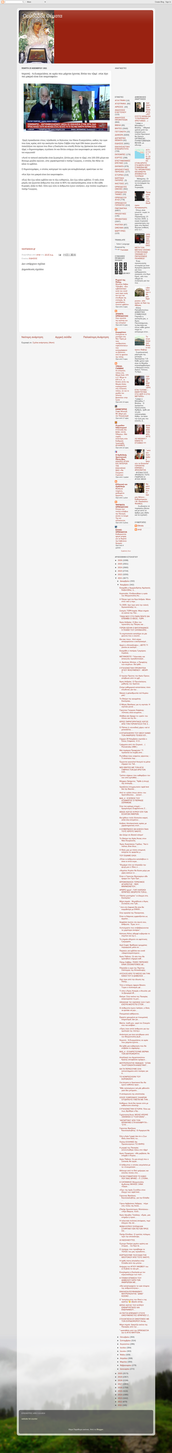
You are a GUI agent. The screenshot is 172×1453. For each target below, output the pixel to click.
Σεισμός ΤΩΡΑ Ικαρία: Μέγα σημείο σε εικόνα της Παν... (134, 612)
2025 (120, 564)
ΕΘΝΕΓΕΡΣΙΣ (121, 409)
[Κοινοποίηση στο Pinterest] (74, 254)
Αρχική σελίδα (63, 337)
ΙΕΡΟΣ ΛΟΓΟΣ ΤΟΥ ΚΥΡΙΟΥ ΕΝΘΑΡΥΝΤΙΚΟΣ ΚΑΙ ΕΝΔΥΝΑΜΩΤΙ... (131, 1307)
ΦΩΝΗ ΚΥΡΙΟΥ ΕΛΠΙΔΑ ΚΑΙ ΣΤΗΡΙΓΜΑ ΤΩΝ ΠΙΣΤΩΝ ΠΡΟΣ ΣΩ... (133, 1228)
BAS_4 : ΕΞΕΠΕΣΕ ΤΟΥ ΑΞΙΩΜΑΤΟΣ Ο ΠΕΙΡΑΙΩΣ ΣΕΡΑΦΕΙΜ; (131, 800)
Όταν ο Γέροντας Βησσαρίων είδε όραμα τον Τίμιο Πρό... (133, 877)
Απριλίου (124, 1358)
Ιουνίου (123, 1351)
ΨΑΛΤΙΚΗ (119, 225)
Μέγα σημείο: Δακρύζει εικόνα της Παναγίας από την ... (133, 1326)
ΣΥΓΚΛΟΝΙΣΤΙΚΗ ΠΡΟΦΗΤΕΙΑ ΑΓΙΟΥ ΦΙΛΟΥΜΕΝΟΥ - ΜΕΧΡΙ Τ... (133, 670)
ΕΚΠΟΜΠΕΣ (120, 154)
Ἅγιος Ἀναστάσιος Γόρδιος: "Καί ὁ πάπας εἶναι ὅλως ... (133, 845)
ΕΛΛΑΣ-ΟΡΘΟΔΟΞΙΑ (121, 531)
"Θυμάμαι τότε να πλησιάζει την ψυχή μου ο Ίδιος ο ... (132, 866)
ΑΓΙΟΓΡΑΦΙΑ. (120, 104)
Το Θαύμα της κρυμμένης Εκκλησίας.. (130, 700)
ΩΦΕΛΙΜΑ (119, 228)
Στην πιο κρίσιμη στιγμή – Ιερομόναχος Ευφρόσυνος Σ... (133, 807)
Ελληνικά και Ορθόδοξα (121, 485)
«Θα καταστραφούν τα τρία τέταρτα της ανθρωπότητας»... (134, 1287)
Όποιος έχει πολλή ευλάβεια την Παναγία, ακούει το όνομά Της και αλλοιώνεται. (122, 514)
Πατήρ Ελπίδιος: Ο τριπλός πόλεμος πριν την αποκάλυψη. (134, 1235)
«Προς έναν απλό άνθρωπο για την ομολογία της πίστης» (134, 1030)
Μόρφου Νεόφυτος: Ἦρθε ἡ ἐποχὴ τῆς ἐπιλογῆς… (134, 782)
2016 (120, 1388)
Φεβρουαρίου (126, 1365)
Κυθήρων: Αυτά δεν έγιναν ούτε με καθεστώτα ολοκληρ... (133, 1104)
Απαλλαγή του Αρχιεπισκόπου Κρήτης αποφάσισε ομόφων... (133, 1058)
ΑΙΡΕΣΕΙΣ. (119, 107)
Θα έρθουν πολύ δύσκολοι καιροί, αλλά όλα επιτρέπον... (133, 819)
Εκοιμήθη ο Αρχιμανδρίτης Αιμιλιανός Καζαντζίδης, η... (134, 589)
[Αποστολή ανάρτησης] (60, 255)
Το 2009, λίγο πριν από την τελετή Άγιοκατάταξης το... (133, 606)
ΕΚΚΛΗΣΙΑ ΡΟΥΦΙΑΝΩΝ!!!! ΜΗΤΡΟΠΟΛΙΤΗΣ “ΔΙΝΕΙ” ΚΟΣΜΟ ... (131, 1294)
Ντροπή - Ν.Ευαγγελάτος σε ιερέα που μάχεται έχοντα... (133, 1041)
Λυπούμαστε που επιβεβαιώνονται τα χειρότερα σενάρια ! (133, 929)
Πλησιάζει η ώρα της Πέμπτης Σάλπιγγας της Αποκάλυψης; (132, 969)
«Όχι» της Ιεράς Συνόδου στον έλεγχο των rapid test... (132, 1191)
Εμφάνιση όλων (126, 551)
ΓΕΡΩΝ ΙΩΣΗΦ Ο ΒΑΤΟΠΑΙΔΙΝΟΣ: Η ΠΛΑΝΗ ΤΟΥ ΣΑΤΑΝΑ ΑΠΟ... (134, 629)
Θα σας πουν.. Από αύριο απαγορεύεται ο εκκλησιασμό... (133, 640)
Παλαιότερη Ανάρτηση (96, 337)
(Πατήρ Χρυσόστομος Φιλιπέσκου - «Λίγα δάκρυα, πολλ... (134, 1210)
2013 (120, 1398)
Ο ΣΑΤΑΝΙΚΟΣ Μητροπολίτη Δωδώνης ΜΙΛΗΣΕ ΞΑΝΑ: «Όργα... (131, 1184)
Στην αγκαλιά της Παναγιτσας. (132, 913)
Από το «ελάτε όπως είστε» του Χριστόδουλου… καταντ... (132, 794)
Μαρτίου (124, 1362)
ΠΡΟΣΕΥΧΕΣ (120, 214)
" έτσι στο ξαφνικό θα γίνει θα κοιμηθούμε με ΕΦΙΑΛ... (131, 908)
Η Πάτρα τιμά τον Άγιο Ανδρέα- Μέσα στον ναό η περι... (134, 600)
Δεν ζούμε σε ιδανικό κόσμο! (131, 835)
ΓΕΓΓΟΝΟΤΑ (120, 132)
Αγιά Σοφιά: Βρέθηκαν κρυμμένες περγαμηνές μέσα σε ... (133, 946)
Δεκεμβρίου (125, 581)
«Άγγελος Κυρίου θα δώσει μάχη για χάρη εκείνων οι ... (134, 872)
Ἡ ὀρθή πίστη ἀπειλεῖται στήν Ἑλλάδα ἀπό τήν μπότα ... (131, 1262)
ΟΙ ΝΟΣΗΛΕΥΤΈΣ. (127, 1240)
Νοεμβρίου (125, 585)
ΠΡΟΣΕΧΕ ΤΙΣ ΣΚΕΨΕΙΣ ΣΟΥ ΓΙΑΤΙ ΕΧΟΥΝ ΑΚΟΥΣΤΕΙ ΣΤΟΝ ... (134, 1003)
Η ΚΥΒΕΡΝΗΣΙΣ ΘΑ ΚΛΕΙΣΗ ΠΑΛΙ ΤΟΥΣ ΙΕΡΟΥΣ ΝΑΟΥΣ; (134, 830)
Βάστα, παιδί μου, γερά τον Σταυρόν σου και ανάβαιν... (134, 1024)
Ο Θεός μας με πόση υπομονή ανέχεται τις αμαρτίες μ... (132, 851)
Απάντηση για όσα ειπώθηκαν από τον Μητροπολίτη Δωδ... (134, 1036)
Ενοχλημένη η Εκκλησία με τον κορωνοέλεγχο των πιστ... (132, 1273)
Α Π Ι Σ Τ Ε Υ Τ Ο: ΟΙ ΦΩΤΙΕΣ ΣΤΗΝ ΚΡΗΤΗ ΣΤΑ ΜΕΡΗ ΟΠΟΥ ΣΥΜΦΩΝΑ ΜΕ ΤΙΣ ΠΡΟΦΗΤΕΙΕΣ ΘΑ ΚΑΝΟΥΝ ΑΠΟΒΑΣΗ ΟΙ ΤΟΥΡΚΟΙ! (142, 163)
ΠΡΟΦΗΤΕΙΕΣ (121, 219)
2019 (120, 1377)
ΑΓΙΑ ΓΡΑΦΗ (120, 100)
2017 (120, 1384)
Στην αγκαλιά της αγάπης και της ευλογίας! (122, 320)
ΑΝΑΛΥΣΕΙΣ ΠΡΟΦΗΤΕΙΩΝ (121, 119)
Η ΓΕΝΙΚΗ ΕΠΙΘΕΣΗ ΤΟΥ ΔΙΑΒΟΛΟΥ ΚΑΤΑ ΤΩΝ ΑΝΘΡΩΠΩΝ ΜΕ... (130, 1280)
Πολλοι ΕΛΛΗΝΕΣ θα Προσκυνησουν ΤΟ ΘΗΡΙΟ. (132, 1143)
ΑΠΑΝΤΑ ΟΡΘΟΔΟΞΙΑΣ (122, 315)
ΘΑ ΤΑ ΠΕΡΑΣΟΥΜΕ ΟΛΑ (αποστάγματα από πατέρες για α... (133, 1071)
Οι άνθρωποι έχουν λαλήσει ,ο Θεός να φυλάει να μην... (134, 1009)
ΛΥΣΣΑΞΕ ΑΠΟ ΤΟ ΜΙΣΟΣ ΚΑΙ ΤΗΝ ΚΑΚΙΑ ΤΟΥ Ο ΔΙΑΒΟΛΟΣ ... (134, 975)
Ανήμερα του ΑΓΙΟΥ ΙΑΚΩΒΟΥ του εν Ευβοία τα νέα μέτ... (133, 1268)
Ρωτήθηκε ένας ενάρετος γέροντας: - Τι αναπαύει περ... (134, 757)
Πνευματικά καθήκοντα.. (129, 1014)
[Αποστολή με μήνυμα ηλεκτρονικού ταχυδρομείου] (64, 254)
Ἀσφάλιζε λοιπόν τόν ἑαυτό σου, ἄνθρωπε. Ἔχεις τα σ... (133, 923)
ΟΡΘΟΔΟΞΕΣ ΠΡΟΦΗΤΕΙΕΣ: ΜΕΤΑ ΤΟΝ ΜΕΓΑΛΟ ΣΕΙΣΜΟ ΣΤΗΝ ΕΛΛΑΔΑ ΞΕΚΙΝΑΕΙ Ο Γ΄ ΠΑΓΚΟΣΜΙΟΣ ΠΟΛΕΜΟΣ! (142, 247)
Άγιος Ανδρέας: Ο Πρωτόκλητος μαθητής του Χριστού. (132, 683)
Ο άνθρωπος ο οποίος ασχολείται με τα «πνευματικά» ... (134, 1166)
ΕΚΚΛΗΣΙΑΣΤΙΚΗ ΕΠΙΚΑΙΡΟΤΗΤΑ (122, 148)
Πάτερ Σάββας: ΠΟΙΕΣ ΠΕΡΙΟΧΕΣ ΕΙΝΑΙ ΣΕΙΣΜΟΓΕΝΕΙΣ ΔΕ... (133, 963)
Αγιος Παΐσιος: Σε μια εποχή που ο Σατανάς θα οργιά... (134, 1160)
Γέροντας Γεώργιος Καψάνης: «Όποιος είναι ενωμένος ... (131, 711)
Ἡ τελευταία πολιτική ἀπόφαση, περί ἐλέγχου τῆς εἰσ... (134, 1222)
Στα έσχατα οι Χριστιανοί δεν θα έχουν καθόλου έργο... (132, 1083)
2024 (120, 567)
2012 (120, 1402)
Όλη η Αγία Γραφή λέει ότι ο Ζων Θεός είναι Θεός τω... (133, 1137)
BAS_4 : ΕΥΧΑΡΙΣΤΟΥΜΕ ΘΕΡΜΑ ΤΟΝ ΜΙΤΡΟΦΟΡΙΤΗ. (133, 1053)
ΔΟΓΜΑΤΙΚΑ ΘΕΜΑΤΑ (120, 139)
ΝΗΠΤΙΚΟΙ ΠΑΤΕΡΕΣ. (119, 179)
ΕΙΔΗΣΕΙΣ (33, 259)
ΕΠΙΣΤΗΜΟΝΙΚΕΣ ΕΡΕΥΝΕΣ (122, 162)
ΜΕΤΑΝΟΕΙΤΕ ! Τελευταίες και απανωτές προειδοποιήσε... (132, 658)
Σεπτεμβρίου (125, 1341)
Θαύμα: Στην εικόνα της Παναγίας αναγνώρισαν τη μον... (133, 998)
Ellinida (140, 526)
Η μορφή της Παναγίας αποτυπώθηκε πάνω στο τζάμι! (133, 1149)
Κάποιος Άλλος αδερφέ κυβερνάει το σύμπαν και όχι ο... (134, 935)
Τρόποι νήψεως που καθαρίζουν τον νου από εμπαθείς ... (134, 776)
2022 (120, 574)
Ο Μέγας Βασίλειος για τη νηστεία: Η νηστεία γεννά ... (134, 706)
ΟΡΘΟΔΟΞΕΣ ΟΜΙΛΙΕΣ (121, 188)
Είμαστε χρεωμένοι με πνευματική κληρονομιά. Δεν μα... (133, 1018)
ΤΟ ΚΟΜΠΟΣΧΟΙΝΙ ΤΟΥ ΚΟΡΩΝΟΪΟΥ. (130, 1078)
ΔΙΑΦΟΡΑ (119, 135)
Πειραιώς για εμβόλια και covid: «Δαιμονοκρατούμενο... (132, 952)
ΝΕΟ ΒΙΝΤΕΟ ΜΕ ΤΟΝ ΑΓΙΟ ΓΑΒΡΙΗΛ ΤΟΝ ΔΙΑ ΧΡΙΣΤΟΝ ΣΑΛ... (132, 769)
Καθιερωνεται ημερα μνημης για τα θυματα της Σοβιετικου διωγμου (121, 538)
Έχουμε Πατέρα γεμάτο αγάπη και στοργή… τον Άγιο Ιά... (133, 1245)
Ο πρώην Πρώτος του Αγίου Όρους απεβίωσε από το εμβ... (134, 677)
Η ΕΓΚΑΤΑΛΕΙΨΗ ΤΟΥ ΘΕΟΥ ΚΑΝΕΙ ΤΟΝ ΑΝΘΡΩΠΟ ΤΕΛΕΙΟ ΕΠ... (134, 734)
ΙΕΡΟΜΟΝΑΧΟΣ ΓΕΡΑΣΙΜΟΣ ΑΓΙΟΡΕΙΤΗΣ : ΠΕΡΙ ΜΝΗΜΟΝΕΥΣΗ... (132, 884)
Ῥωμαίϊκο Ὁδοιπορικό (121, 426)
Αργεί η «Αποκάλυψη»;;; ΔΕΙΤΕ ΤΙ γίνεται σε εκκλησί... (133, 646)
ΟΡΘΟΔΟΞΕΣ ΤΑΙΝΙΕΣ (121, 193)
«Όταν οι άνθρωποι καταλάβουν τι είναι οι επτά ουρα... (133, 860)
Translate (124, 250)
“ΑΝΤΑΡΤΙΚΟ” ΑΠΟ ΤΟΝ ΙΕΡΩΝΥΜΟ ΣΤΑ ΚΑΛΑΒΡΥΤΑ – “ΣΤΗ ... (133, 1122)
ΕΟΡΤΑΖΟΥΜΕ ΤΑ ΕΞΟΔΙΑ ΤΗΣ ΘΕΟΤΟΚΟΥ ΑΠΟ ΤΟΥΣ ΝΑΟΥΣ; (134, 1256)
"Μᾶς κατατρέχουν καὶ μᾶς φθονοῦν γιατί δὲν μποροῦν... (134, 1089)
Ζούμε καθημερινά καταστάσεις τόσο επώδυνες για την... (134, 688)
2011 (120, 1405)
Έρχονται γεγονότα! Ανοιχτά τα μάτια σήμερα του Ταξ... (134, 763)
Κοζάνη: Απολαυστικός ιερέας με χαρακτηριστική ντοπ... (133, 824)
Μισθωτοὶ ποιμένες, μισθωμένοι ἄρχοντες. (120, 492)
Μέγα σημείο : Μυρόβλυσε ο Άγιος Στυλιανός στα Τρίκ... (133, 902)
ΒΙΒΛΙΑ (118, 125)
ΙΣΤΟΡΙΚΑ (119, 175)
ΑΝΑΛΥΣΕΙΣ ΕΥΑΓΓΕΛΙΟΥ (120, 111)
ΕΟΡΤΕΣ (118, 158)
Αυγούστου (125, 1344)
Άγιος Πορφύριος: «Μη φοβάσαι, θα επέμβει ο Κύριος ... (134, 1154)
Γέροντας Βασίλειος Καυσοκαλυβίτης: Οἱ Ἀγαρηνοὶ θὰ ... (134, 1130)
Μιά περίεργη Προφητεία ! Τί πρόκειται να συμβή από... (131, 751)
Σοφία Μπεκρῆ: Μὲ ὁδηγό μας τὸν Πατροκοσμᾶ (122, 413)
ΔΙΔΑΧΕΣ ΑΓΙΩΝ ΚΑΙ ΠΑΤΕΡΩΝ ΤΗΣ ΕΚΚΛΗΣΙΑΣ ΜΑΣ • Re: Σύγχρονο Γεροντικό (122, 468)
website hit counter (29, 1419)
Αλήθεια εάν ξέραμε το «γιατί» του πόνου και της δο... (133, 717)
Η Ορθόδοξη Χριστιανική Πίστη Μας (121, 457)
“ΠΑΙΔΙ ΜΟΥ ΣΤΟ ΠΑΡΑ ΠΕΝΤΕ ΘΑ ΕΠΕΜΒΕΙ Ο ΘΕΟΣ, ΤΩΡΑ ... (134, 617)
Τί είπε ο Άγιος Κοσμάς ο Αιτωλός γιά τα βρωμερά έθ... (134, 992)
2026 (120, 560)
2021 (120, 578)
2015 (120, 1391)
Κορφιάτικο (121, 332)
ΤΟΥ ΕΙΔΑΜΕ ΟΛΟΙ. (128, 856)
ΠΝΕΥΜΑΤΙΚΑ (121, 208)
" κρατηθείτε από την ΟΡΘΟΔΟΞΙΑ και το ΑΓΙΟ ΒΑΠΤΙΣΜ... (134, 1331)
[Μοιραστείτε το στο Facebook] (72, 254)
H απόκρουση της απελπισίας (132, 1094)
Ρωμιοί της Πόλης (120, 281)
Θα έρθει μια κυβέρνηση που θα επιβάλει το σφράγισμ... (132, 1047)
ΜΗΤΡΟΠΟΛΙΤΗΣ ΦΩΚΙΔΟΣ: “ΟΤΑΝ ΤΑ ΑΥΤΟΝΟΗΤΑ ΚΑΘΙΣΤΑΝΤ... (134, 1064)
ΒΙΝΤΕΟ (118, 128)
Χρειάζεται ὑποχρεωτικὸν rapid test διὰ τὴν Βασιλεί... (134, 788)
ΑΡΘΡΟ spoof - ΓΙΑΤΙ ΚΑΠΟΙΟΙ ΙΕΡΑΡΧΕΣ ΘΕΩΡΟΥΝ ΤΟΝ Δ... (133, 891)
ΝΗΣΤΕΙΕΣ (119, 184)
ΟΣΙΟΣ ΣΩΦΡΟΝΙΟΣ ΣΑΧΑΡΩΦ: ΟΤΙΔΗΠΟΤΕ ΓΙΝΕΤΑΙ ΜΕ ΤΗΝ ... (134, 1098)
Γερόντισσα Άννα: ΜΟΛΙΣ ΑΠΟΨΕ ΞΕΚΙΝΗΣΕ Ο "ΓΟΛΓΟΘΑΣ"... (133, 1116)
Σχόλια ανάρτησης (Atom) (43, 343)
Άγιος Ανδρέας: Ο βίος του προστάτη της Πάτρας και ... (132, 623)
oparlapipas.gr (28, 249)
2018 (120, 1380)
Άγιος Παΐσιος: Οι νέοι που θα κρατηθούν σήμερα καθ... (131, 958)
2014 (120, 1395)
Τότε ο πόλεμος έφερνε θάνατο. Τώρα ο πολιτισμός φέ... (132, 986)
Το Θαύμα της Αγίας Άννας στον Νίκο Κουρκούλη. (132, 839)
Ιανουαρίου (125, 1369)
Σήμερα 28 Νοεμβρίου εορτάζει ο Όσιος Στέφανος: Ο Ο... (133, 740)
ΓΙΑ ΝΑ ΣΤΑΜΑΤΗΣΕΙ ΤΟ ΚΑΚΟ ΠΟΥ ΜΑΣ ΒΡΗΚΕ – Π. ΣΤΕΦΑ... (134, 1177)
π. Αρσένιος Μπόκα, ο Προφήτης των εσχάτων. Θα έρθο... (133, 663)
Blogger (100, 1429)
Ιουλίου (123, 1348)
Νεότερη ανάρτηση (32, 337)
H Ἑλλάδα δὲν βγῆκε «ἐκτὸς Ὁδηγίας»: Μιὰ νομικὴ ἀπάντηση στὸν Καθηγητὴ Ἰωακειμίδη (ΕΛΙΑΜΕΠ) (122, 438)
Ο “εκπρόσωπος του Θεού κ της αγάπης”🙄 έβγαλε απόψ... (133, 1301)
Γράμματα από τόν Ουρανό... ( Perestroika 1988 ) (132, 746)
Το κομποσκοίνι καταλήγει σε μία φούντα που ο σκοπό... (133, 635)
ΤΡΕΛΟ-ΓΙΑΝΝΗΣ (120, 367)
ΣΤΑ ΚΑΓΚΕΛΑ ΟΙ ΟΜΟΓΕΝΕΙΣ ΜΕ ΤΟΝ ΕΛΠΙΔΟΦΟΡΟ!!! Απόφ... (134, 1320)
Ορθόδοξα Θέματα (42, 16)
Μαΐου (123, 1355)
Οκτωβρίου (125, 1337)
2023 (120, 571)
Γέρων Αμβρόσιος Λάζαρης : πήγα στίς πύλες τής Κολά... (133, 1205)
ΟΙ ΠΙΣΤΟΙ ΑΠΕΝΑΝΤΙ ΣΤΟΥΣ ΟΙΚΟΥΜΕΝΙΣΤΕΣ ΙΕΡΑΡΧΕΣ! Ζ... (134, 1314)
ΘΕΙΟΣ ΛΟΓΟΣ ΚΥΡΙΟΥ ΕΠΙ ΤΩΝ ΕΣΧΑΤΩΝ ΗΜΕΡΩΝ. (133, 813)
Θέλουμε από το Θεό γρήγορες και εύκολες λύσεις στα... (133, 1172)
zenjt (139, 529)
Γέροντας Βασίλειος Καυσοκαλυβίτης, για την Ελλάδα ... (134, 1198)
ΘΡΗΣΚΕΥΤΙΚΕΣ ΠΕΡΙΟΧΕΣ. (122, 171)
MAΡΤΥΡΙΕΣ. (120, 231)
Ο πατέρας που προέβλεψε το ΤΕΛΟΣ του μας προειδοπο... (132, 1250)
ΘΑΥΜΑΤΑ (119, 166)
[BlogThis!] (67, 254)
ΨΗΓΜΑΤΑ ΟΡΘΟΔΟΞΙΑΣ (122, 506)
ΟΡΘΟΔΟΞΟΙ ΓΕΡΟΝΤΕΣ (120, 204)
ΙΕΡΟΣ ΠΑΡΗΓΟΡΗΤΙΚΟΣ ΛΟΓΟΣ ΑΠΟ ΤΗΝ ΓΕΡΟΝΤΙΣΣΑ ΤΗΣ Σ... (134, 723)
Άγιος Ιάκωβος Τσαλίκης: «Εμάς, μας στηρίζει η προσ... (134, 1216)
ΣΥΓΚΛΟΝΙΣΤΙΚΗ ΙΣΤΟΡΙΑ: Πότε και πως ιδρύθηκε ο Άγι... (134, 1110)
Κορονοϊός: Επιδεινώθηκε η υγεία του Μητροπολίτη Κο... (133, 594)
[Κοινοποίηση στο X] (69, 254)
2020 (120, 1373)
